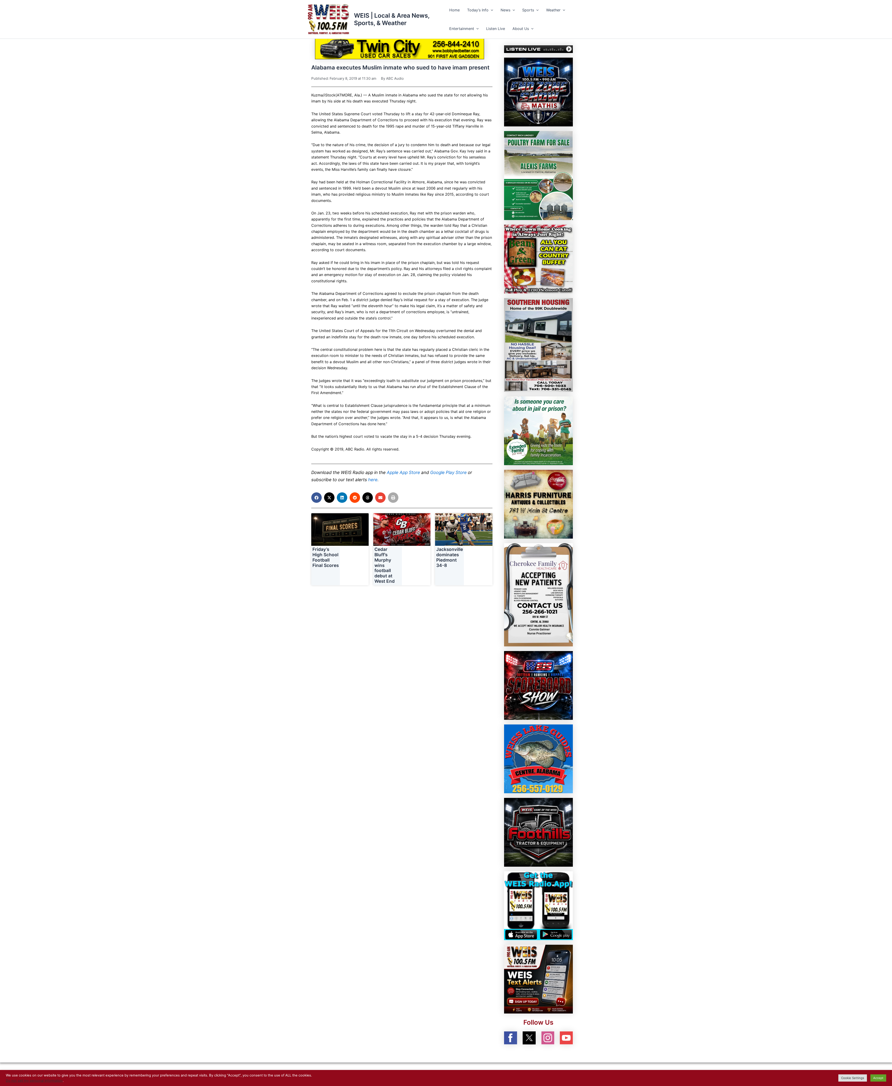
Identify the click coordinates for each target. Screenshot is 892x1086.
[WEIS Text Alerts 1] (538, 979)
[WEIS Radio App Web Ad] (538, 905)
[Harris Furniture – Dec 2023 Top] (538, 504)
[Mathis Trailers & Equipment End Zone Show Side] (538, 91)
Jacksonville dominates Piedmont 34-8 (449, 557)
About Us (520, 28)
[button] (491, 10)
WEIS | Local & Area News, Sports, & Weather (392, 19)
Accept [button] (878, 1078)
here (372, 479)
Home (454, 10)
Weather (553, 10)
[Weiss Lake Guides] (538, 758)
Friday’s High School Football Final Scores (325, 557)
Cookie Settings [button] (852, 1078)
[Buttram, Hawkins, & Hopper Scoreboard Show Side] (538, 685)
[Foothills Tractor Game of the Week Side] (538, 832)
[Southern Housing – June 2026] (538, 344)
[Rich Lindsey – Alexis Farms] (538, 175)
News (505, 10)
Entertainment (461, 28)
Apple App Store (403, 472)
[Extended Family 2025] (538, 430)
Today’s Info (478, 10)
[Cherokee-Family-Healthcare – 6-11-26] (538, 594)
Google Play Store (448, 472)
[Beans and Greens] (538, 258)
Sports (528, 10)
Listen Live (495, 28)
